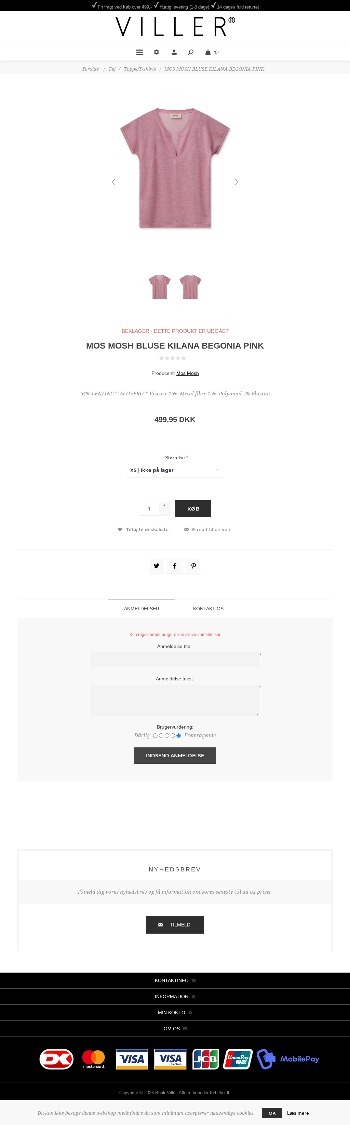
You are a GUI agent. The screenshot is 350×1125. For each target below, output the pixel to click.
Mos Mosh (187, 373)
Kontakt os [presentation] (208, 608)
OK (272, 1113)
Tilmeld (180, 924)
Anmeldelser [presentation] (141, 608)
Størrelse (175, 457)
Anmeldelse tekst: (175, 678)
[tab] (141, 608)
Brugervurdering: (175, 727)
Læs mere (298, 1113)
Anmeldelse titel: (175, 646)
